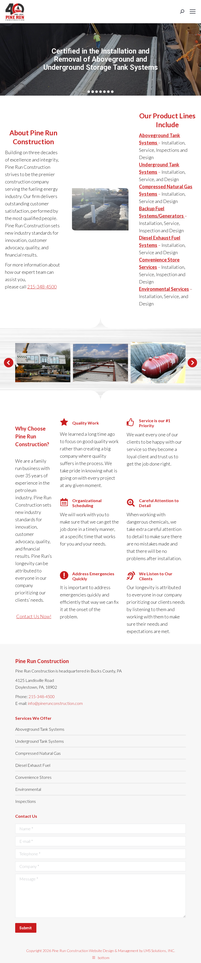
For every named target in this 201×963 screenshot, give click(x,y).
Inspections (25, 801)
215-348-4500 (42, 286)
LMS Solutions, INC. (159, 950)
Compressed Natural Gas (38, 753)
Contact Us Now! (33, 616)
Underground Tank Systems (39, 741)
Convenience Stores (33, 777)
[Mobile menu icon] (192, 11)
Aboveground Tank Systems (39, 729)
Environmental (28, 789)
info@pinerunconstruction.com (55, 703)
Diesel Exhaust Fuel (32, 765)
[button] (8, 362)
